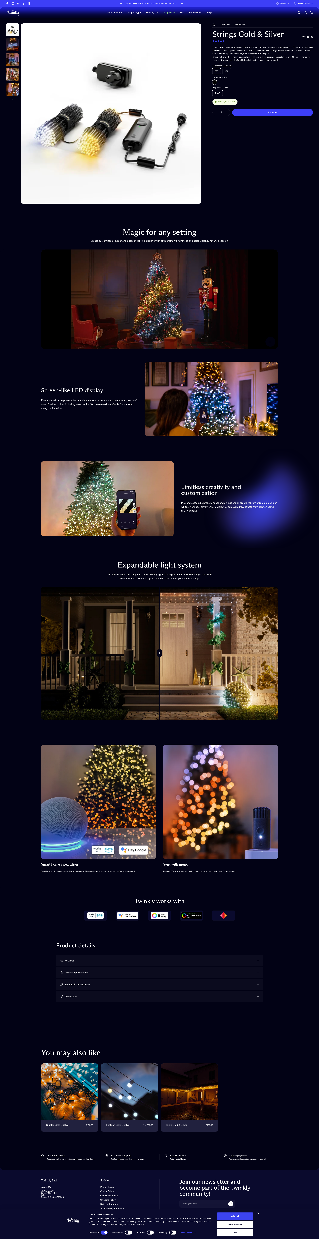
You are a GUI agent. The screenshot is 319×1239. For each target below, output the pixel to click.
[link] (98, 802)
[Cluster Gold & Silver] (69, 1091)
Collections (225, 25)
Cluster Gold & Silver (57, 1125)
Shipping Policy (108, 1200)
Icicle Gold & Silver (176, 1125)
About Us (46, 1187)
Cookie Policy (107, 1191)
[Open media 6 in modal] (111, 113)
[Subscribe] (230, 1203)
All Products (239, 25)
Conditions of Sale (109, 1196)
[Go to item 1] (12, 44)
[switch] (128, 1233)
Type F (217, 93)
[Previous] (121, 3)
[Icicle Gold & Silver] (189, 1091)
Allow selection (235, 1224)
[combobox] (282, 3)
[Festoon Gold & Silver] (129, 1091)
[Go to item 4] (12, 89)
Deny (235, 1232)
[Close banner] (258, 1213)
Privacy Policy (107, 1187)
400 (226, 71)
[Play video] (159, 299)
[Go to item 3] (12, 74)
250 (216, 71)
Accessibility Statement (112, 1208)
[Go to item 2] (12, 59)
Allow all (235, 1216)
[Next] (182, 3)
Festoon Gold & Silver (118, 1125)
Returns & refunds (109, 1204)
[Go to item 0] (12, 29)
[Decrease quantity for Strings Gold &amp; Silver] (215, 112)
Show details (186, 1233)
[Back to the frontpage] (213, 24)
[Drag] (159, 653)
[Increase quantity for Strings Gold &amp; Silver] (227, 112)
